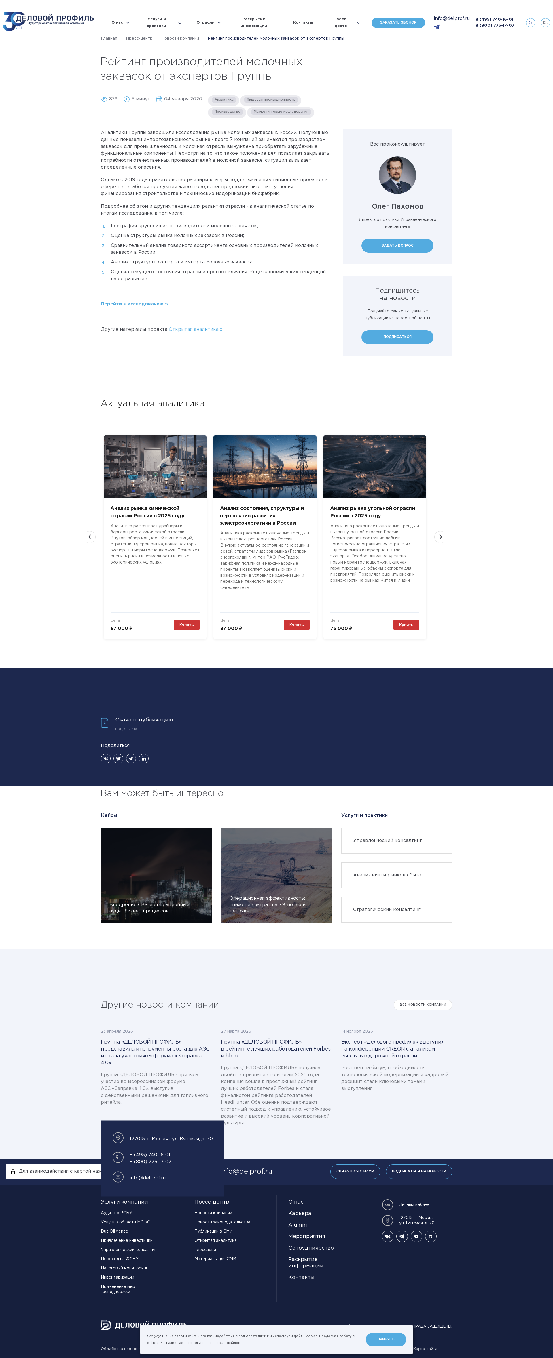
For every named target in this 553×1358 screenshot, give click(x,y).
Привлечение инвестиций (127, 1240)
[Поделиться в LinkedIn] (144, 758)
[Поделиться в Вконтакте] (106, 758)
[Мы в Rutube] (431, 1236)
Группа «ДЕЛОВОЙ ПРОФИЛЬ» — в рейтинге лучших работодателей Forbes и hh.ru (275, 1049)
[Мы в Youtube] (416, 1236)
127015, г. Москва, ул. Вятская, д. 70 (417, 1220)
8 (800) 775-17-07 (495, 25)
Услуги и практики (156, 23)
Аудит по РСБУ (116, 1213)
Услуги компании (124, 1202)
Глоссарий (205, 1250)
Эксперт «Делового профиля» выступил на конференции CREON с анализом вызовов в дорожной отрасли (393, 1049)
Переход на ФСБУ (120, 1259)
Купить (186, 624)
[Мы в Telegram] (402, 1236)
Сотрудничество (311, 1248)
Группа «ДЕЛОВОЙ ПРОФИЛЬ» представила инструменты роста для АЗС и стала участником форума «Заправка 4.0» (155, 1052)
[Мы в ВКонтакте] (387, 1236)
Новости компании (180, 38)
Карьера (299, 1213)
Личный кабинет (415, 1204)
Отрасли (205, 22)
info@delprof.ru (452, 18)
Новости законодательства (222, 1222)
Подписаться (398, 337)
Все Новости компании (423, 1005)
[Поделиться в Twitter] (118, 758)
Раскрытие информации (253, 23)
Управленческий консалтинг (129, 1250)
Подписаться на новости (419, 1171)
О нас (117, 22)
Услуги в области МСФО (126, 1222)
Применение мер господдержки (118, 1289)
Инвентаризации (117, 1277)
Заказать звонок (398, 22)
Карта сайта (425, 1349)
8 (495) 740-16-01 (494, 19)
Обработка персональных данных (134, 1349)
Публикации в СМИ (213, 1231)
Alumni (297, 1225)
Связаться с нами (355, 1171)
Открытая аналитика (194, 329)
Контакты (303, 22)
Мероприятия (306, 1236)
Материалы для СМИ (215, 1259)
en (545, 22)
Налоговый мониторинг (124, 1268)
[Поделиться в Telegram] (131, 758)
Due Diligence (114, 1231)
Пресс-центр (341, 23)
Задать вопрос (398, 245)
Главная (109, 38)
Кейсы (109, 815)
